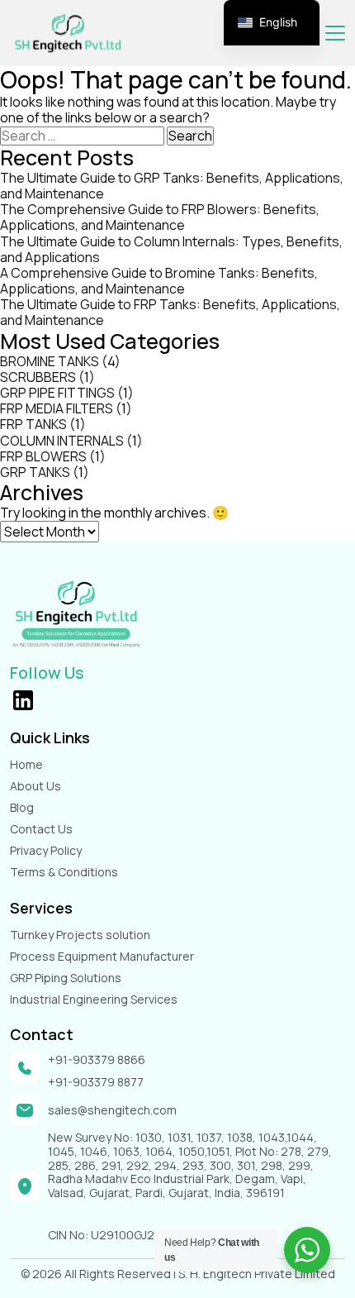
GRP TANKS (35, 472)
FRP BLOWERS (43, 456)
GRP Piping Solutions (65, 977)
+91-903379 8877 (96, 1083)
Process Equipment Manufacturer (102, 956)
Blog (22, 807)
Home (26, 764)
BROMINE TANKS (49, 361)
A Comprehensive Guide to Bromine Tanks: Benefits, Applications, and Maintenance (159, 281)
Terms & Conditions (64, 872)
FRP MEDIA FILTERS (56, 408)
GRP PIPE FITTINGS (57, 393)
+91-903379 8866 (96, 1060)
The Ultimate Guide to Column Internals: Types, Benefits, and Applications (171, 249)
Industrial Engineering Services (94, 999)
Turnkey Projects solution (80, 934)
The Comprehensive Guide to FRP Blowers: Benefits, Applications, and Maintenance (160, 217)
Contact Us (41, 829)
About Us (35, 786)
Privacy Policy (46, 850)
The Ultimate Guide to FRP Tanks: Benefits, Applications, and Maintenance (170, 312)
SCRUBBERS (38, 377)
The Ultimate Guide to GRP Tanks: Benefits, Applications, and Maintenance (171, 186)
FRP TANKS (33, 424)
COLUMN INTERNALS (62, 441)
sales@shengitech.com (112, 1111)
